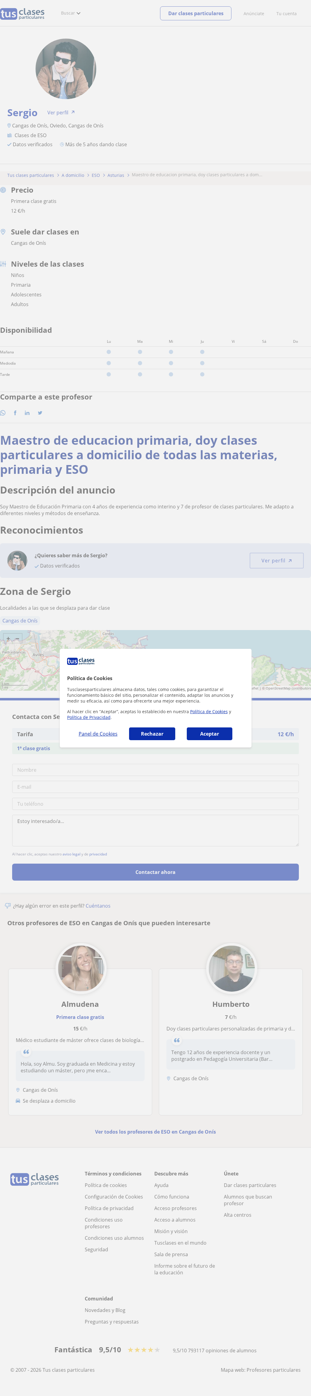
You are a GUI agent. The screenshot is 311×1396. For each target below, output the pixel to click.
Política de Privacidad (89, 717)
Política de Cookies (209, 711)
